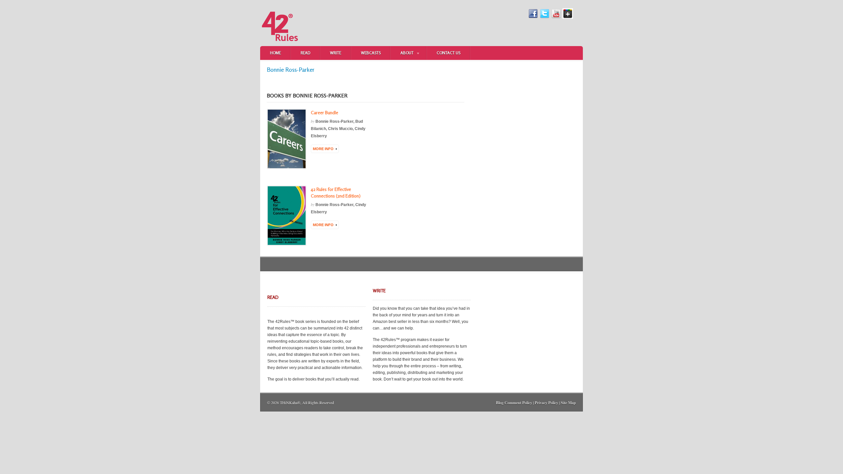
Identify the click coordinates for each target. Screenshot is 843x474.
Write (335, 52)
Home (275, 52)
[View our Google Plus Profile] (567, 17)
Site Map (568, 403)
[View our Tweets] (544, 17)
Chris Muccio (340, 128)
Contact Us (448, 52)
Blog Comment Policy (514, 403)
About (402, 53)
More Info (323, 149)
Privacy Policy (546, 403)
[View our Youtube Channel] (556, 17)
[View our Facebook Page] (533, 17)
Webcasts (371, 52)
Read (305, 52)
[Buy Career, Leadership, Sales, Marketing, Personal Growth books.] (280, 44)
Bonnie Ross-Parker (334, 121)
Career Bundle (324, 112)
